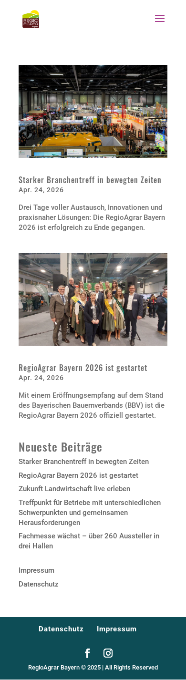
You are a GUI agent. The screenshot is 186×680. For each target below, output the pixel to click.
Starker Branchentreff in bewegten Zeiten (90, 179)
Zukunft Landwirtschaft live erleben (74, 488)
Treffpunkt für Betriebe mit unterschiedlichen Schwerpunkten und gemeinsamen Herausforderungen (90, 512)
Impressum (36, 570)
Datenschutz (39, 584)
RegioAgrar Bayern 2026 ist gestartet (83, 367)
